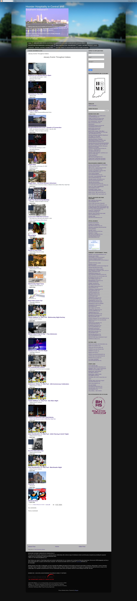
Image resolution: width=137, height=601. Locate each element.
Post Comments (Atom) (39, 549)
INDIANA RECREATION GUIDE (95, 267)
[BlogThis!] (57, 504)
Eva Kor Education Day (35, 450)
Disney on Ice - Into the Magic (38, 350)
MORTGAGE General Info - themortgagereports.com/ (94, 129)
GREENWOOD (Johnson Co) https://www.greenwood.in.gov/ (95, 301)
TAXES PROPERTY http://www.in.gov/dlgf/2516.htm (95, 156)
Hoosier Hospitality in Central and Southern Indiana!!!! (45, 8)
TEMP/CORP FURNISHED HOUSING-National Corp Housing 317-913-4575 (97, 159)
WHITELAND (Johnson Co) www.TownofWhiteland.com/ (94, 335)
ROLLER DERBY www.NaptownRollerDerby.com (95, 386)
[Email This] (56, 504)
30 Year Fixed (91, 244)
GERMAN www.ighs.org (93, 350)
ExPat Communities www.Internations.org (97, 344)
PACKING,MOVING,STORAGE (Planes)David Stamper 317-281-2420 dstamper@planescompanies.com (97, 140)
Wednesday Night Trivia (36, 284)
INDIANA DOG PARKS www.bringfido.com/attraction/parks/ (96, 257)
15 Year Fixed (91, 245)
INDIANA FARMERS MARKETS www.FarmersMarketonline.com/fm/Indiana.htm (98, 260)
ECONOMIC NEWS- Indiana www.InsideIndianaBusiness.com (95, 190)
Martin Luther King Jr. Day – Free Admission (42, 334)
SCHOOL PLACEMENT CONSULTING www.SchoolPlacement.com (97, 171)
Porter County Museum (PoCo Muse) (38, 220)
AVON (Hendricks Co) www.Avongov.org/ (97, 276)
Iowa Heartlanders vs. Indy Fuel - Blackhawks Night (45, 467)
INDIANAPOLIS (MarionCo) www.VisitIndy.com (94, 306)
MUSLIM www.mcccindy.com (94, 357)
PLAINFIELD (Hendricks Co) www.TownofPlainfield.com (94, 326)
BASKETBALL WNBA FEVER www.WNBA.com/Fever (94, 375)
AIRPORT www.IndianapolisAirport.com (97, 254)
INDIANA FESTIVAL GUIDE (94, 262)
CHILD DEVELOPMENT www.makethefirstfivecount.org (95, 174)
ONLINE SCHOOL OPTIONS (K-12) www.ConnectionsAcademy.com (96, 180)
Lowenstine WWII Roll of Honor (38, 216)
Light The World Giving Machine (38, 200)
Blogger (76, 590)
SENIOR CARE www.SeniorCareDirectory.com (95, 217)
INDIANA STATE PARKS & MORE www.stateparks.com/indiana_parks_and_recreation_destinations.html (98, 270)
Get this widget (94, 249)
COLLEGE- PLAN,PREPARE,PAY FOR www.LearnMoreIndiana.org (97, 177)
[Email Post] (53, 504)
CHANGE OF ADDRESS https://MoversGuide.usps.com (95, 225)
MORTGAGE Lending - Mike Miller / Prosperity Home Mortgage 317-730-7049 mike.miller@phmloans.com (97, 132)
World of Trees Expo (35, 250)
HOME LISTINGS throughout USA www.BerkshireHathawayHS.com (96, 119)
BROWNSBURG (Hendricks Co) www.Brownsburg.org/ (95, 281)
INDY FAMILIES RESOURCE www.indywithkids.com (94, 201)
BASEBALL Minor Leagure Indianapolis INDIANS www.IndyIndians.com (97, 369)
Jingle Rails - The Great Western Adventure (42, 183)
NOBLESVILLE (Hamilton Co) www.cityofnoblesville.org (95, 323)
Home (29, 43)
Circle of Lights (33, 110)
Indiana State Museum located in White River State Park (43, 419)
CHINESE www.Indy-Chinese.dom (96, 349)
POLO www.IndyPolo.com (94, 383)
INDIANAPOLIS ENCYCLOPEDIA (95, 303)
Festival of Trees (33, 267)
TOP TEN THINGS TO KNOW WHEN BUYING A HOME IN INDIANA (72, 47)
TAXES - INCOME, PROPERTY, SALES (87, 45)
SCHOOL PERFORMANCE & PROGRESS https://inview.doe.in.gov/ (97, 165)
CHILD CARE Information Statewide (96, 203)
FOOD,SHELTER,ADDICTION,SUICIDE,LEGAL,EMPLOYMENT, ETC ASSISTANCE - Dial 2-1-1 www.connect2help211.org (98, 207)
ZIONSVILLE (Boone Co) (94, 338)
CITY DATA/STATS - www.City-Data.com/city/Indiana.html (95, 122)
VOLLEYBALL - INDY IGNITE (95, 390)
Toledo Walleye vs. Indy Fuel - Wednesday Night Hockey (46, 317)
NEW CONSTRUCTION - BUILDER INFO (66, 45)
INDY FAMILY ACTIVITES (94, 308)
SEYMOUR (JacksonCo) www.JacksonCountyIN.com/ (94, 329)
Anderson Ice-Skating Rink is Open (39, 75)
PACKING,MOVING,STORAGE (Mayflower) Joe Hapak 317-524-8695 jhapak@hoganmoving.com (98, 136)
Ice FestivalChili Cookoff (36, 367)
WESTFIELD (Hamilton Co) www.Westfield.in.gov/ (94, 332)
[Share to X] (58, 504)
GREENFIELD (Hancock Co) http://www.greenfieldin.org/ (94, 298)
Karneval (31, 484)
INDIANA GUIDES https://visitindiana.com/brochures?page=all (98, 265)
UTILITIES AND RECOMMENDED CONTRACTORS (40, 45)
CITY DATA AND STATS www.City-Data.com (98, 184)
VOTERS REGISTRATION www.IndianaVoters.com (94, 236)
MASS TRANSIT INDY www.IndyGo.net (97, 194)
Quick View (32, 80)
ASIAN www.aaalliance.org (94, 345)
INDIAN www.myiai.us (93, 352)
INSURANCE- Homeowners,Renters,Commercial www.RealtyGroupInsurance (96, 125)
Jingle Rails (32, 164)
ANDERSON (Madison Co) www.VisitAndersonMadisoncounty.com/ (97, 274)
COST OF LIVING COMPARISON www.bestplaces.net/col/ (96, 187)
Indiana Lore (32, 146)
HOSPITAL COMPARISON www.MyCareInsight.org (94, 211)
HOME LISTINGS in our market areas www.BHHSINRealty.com (96, 116)
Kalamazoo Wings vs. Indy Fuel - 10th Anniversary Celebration (48, 384)
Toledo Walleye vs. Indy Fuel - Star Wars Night (43, 400)
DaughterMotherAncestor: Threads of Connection (44, 127)
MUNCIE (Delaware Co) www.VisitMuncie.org (98, 318)
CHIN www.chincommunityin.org (95, 347)
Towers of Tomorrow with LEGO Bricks (41, 417)
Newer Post (31, 546)
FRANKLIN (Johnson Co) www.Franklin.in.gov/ (94, 295)
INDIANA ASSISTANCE (93, 222)
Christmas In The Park (35, 94)
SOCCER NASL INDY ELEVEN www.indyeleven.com (95, 388)
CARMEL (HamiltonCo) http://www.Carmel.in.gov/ (94, 284)
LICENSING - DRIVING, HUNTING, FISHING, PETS (40, 47)
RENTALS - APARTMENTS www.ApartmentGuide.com (94, 150)
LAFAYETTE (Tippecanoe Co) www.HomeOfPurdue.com (95, 310)
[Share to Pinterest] (61, 504)
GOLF (89, 378)
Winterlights (32, 235)
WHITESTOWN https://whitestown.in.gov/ (97, 337)
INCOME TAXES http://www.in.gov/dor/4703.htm (95, 231)
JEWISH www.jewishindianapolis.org (96, 354)
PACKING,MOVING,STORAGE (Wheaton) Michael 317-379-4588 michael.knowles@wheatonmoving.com (97, 147)
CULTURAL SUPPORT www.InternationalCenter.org (94, 360)
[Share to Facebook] (60, 504)
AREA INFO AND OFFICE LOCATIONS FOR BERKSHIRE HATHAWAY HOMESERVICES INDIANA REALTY (60, 43)
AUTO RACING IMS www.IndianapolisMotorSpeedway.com (97, 366)
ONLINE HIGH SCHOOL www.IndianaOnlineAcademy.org (95, 183)
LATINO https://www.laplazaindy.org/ (96, 355)
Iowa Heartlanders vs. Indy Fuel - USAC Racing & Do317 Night (48, 434)
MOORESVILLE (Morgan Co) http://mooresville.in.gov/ (95, 316)
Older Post (82, 546)
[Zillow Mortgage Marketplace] (94, 248)
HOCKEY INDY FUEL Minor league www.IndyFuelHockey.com (96, 381)
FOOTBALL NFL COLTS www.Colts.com (97, 377)
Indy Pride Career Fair (35, 300)
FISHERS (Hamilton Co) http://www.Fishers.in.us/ (93, 292)
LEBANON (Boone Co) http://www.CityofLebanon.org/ (95, 313)
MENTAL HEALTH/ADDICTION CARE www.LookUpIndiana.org (96, 214)
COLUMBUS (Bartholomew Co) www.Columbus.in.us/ (95, 287)
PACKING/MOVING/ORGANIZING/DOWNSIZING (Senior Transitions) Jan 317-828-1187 (98, 144)
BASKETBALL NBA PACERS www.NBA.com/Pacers (94, 372)
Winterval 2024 (33, 500)
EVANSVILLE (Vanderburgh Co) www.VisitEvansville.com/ (95, 290)
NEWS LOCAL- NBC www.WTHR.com (97, 192)
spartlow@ (79, 561)
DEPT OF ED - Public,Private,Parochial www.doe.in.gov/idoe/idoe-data (97, 168)
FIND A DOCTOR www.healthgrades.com (97, 205)
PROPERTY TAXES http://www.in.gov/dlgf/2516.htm (95, 234)
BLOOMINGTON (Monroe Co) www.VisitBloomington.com (95, 278)
